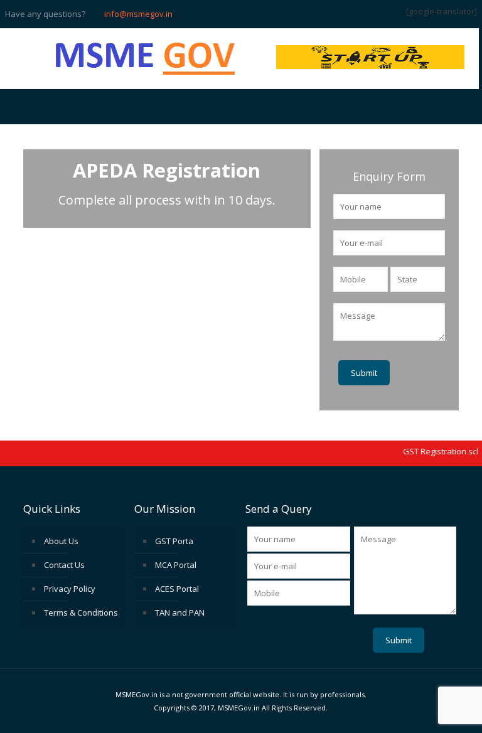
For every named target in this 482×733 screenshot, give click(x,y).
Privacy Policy (69, 588)
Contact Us (64, 564)
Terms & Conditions (81, 612)
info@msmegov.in (138, 13)
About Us (61, 541)
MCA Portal (175, 564)
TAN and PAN (180, 612)
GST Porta (174, 541)
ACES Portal (177, 588)
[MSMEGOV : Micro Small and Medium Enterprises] (146, 58)
